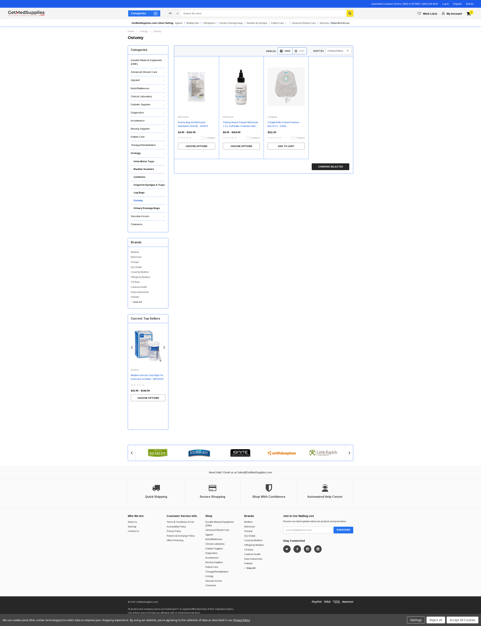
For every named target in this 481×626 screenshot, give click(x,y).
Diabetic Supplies (141, 104)
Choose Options (148, 398)
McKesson (136, 257)
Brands (469, 4)
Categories (138, 13)
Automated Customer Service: (404, 4)
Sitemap (132, 526)
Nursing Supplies (140, 128)
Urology (144, 31)
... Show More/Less (338, 23)
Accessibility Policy (176, 526)
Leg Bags (139, 192)
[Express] (336, 602)
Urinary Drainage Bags (231, 23)
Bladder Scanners (144, 169)
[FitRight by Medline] (199, 453)
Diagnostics (137, 112)
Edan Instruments (140, 292)
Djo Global (136, 267)
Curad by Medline (140, 272)
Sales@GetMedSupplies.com (254, 472)
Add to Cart (286, 146)
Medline (135, 252)
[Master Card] (347, 602)
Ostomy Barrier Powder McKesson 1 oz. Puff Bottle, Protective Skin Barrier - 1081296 (240, 124)
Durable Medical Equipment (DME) (146, 62)
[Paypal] (317, 602)
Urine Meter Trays (144, 161)
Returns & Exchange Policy (181, 536)
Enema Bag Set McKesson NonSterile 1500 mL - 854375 (193, 124)
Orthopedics (209, 23)
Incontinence (137, 120)
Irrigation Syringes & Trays (149, 185)
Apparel (178, 23)
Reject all (436, 620)
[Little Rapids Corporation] (323, 453)
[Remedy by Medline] (158, 453)
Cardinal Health (139, 287)
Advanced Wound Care (144, 72)
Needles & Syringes (257, 23)
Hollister (135, 297)
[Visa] (327, 602)
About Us (132, 522)
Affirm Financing (175, 540)
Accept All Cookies (462, 620)
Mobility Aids (192, 23)
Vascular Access (140, 216)
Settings (416, 620)
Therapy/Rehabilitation (143, 145)
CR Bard (135, 282)
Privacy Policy (174, 531)
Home (131, 31)
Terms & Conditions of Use (180, 522)
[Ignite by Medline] (240, 453)
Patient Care (277, 23)
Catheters (139, 177)
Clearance (136, 224)
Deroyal (135, 262)
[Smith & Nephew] (282, 453)
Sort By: (318, 51)
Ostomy (157, 31)
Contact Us (133, 531)
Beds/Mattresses (140, 88)
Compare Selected (330, 166)
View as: (271, 51)
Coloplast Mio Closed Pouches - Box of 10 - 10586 (284, 124)
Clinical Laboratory (141, 96)
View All (137, 302)
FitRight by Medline (140, 277)
